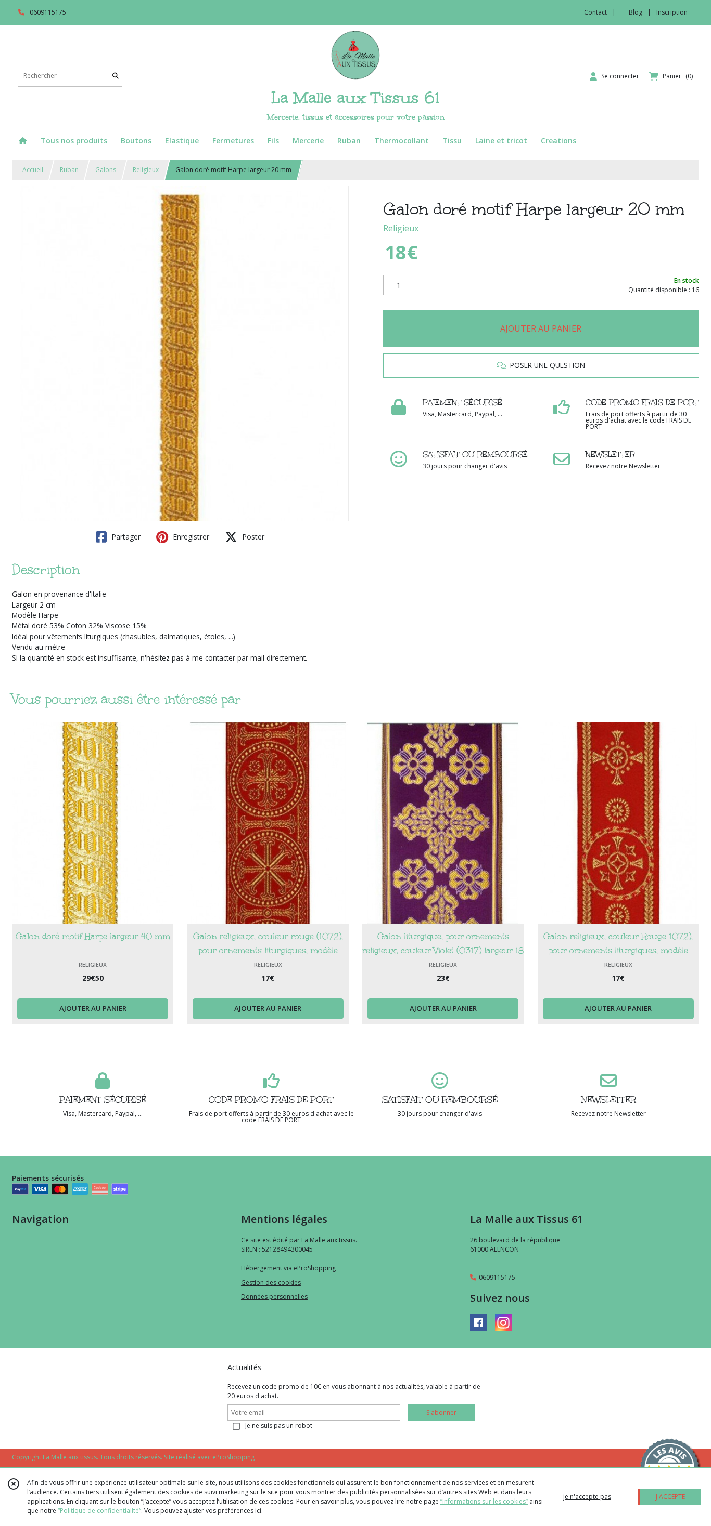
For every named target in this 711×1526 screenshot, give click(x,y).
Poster (252, 537)
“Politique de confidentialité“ (99, 1510)
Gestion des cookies (271, 1282)
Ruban (69, 169)
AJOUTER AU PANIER (540, 328)
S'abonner (441, 1412)
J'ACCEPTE (670, 1496)
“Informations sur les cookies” (484, 1501)
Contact (595, 12)
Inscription (672, 12)
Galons (105, 169)
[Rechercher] (115, 76)
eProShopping (233, 1457)
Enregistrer (190, 537)
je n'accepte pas (587, 1496)
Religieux (146, 169)
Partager (125, 537)
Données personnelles (274, 1296)
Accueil (32, 169)
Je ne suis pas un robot (278, 1425)
